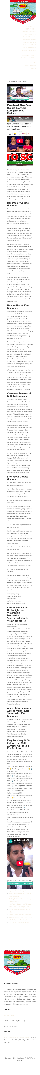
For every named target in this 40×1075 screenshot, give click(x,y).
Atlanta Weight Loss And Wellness (20, 914)
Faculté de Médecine (29, 39)
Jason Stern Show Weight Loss (19, 906)
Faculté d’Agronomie (29, 31)
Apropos (33, 68)
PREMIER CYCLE (28, 29)
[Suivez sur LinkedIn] (30, 1048)
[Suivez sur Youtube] (26, 1048)
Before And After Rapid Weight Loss (20, 917)
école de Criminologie (29, 50)
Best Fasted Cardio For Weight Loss (20, 904)
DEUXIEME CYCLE (28, 55)
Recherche (32, 63)
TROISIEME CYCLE (27, 58)
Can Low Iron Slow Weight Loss (19, 922)
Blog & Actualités (30, 65)
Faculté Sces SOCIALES (28, 45)
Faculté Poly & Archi (29, 47)
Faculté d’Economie (29, 37)
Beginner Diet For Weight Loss (19, 891)
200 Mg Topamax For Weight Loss (20, 920)
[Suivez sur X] (22, 1048)
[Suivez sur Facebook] (18, 1048)
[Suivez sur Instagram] (34, 1048)
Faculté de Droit (30, 34)
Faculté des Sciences (29, 42)
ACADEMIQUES (31, 26)
